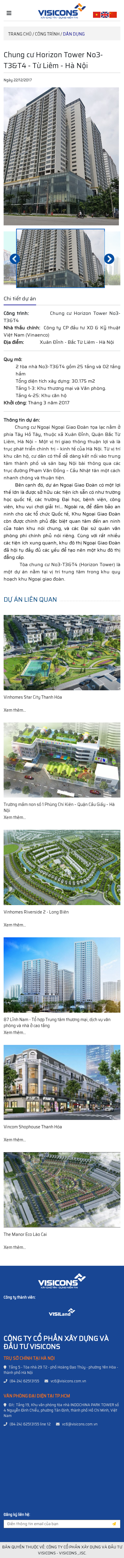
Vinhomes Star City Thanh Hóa (33, 697)
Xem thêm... (15, 710)
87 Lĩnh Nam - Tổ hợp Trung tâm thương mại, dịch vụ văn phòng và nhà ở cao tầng (57, 1023)
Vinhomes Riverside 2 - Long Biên (36, 912)
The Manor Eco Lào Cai (25, 1234)
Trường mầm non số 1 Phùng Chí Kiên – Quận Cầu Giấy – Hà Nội (59, 807)
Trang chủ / (21, 34)
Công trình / (48, 34)
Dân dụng (74, 34)
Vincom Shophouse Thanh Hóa (33, 1127)
